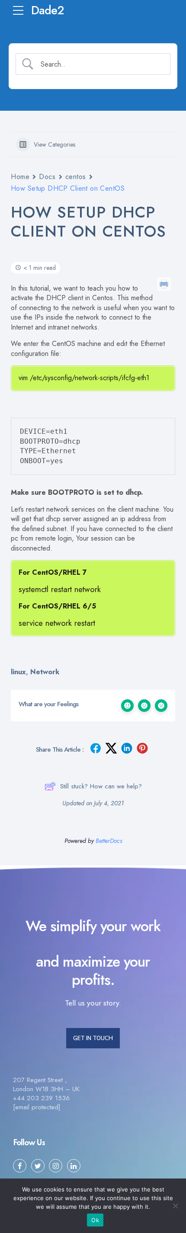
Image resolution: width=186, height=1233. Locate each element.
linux (18, 672)
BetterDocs (109, 840)
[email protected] (37, 1107)
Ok (95, 1220)
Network (44, 672)
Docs (47, 177)
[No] (175, 1205)
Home (20, 177)
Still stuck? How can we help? (101, 786)
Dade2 (47, 10)
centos (75, 177)
